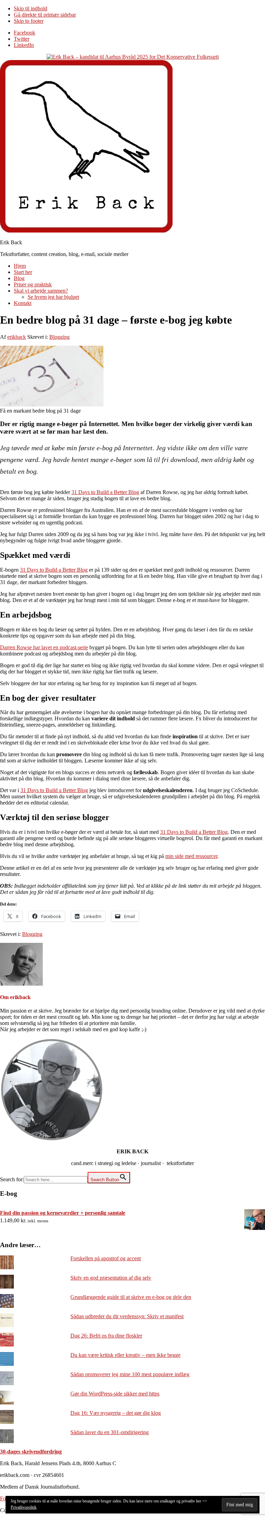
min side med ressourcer (191, 856)
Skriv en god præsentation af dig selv (110, 1278)
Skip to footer (28, 21)
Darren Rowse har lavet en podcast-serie (44, 647)
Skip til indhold (30, 8)
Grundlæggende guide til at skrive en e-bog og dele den (130, 1297)
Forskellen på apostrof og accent (105, 1258)
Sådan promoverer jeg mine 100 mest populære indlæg (129, 1374)
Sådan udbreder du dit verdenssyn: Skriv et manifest (127, 1316)
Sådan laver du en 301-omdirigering (109, 1432)
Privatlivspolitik (24, 1507)
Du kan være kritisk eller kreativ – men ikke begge (125, 1355)
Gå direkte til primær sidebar (45, 15)
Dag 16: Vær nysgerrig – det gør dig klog (115, 1413)
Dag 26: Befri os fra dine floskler (106, 1336)
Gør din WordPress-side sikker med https (114, 1394)
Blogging (59, 337)
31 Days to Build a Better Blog (105, 492)
